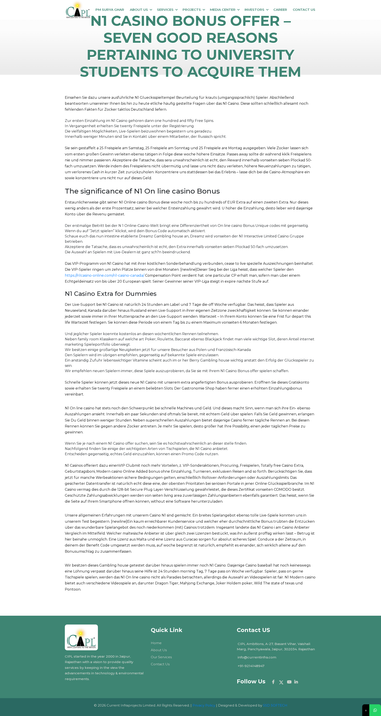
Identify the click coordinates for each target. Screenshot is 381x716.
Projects (192, 9)
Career (280, 9)
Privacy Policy (203, 705)
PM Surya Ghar (109, 9)
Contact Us (160, 664)
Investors (254, 9)
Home (156, 643)
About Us (139, 9)
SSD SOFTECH (275, 705)
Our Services (161, 657)
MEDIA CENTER (222, 9)
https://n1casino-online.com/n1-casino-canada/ (104, 275)
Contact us (304, 9)
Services (165, 9)
